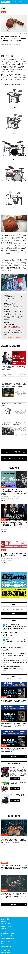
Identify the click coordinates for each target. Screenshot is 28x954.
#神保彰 (9, 560)
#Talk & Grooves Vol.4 (5, 528)
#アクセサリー (16, 44)
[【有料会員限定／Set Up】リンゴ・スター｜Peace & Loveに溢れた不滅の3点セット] (14, 855)
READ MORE (14, 757)
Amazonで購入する (15, 778)
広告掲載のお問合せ (6, 946)
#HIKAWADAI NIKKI (4, 497)
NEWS (3, 12)
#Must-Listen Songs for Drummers (16, 497)
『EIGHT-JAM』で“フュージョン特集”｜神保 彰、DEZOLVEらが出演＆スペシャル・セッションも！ (13, 555)
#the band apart (4, 498)
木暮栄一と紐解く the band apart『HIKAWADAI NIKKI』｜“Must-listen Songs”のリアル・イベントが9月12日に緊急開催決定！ (13, 492)
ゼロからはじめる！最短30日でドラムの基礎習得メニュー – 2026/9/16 (18, 784)
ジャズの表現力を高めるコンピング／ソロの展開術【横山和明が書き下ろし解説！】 (13, 700)
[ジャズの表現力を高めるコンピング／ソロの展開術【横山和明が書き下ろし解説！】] (14, 690)
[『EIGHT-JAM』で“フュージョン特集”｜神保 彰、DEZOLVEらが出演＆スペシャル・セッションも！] (14, 543)
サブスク (22, 701)
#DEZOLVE (3, 558)
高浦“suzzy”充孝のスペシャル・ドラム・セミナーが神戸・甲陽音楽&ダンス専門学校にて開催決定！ (14, 458)
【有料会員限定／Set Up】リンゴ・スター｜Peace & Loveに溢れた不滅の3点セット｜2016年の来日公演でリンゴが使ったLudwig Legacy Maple (14, 867)
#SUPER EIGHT (14, 558)
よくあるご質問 (5, 919)
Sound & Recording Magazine (8, 936)
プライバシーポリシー (6, 924)
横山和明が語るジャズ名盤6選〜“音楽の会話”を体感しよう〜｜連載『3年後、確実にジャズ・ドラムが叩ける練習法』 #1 (14, 750)
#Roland (6, 44)
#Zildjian (12, 528)
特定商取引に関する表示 (7, 926)
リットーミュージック (6, 941)
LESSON (4, 697)
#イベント (10, 498)
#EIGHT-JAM (8, 558)
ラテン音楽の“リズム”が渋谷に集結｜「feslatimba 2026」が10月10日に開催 (12, 667)
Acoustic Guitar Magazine (7, 938)
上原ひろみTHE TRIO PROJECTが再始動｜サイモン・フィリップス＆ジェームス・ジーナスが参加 (15, 661)
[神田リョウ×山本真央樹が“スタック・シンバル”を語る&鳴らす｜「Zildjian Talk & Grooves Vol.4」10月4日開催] (14, 512)
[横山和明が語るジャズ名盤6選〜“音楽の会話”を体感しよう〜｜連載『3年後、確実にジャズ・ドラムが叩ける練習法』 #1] (14, 738)
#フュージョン (21, 558)
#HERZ (2, 44)
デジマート (4, 944)
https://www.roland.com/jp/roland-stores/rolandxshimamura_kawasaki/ (12, 336)
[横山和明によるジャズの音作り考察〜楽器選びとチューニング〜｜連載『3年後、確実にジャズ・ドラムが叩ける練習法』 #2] (14, 713)
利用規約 (3, 921)
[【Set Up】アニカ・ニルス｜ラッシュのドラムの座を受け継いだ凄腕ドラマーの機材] (14, 883)
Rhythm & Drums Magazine (7, 933)
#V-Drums (11, 44)
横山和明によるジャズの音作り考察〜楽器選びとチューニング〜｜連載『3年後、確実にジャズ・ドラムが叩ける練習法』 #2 (14, 725)
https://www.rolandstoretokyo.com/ (12, 327)
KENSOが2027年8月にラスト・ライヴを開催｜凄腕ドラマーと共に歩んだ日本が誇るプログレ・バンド (15, 654)
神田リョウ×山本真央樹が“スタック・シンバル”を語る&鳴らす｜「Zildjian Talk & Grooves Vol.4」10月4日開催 (14, 524)
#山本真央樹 (18, 528)
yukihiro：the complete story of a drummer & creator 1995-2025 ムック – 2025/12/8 (18, 796)
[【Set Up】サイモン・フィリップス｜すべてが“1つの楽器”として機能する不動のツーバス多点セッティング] (14, 828)
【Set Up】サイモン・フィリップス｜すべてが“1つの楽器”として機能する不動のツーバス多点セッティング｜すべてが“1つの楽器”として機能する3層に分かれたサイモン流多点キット (14, 840)
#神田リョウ (4, 529)
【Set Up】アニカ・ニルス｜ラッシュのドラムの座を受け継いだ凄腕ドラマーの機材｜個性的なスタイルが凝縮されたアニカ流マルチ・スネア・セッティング (13, 895)
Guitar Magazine (5, 928)
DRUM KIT (4, 835)
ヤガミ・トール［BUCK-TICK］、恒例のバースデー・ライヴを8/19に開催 (15, 452)
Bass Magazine (4, 931)
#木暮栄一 (16, 498)
